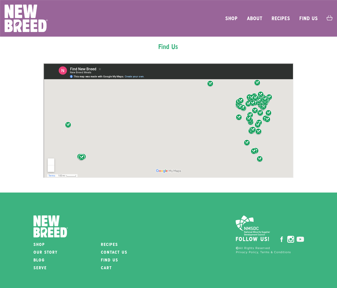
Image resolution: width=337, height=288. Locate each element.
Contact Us (114, 252)
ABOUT (255, 19)
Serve (40, 268)
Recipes (109, 244)
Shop (39, 244)
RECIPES (281, 19)
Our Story (46, 252)
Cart (106, 268)
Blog (39, 260)
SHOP (232, 19)
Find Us (309, 19)
